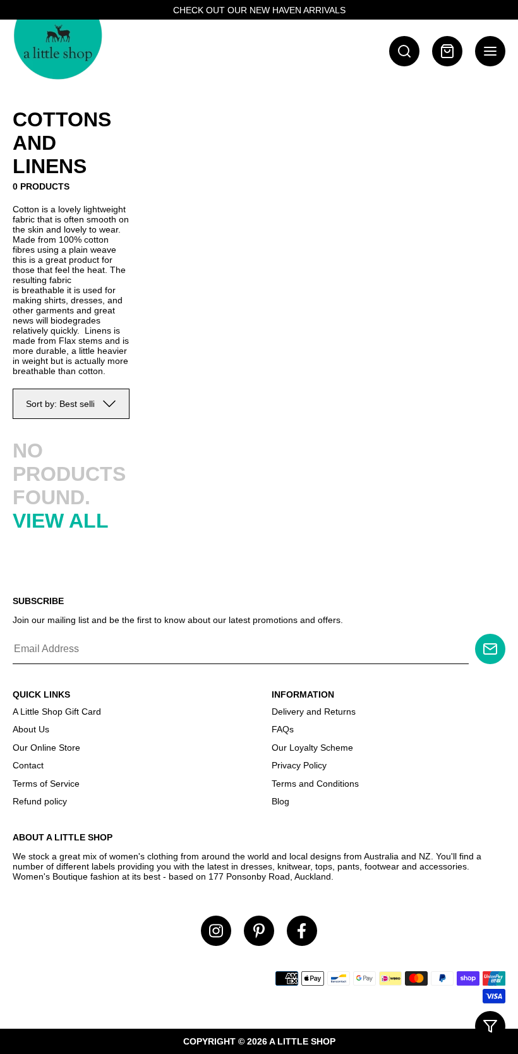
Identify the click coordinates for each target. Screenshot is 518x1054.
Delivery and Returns (314, 711)
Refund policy (40, 801)
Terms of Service (46, 783)
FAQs (283, 729)
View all (61, 520)
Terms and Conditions (315, 783)
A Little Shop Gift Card (57, 711)
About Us (31, 729)
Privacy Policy (299, 765)
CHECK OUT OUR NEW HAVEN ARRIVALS (259, 10)
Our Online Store (46, 747)
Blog (280, 801)
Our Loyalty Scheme (312, 747)
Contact (28, 765)
